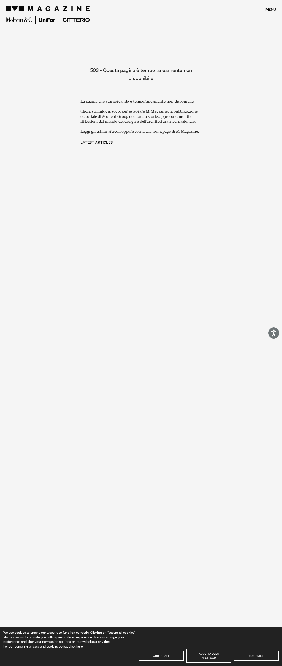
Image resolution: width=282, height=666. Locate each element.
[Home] (48, 8)
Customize (256, 656)
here (79, 646)
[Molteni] (19, 19)
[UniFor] (47, 20)
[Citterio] (76, 20)
